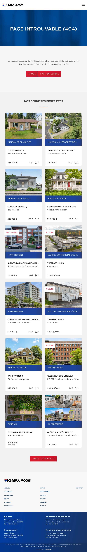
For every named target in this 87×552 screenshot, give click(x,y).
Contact (79, 488)
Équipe (6, 498)
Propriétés (8, 491)
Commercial (8, 495)
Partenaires (8, 506)
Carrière (43, 502)
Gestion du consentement (58, 546)
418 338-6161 (53, 524)
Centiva (48, 549)
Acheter (43, 495)
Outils (42, 488)
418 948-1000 (12, 524)
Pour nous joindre (49, 74)
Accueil (32, 74)
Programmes (45, 491)
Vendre (43, 498)
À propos (7, 502)
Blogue (43, 506)
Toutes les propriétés (43, 459)
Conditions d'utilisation (40, 546)
